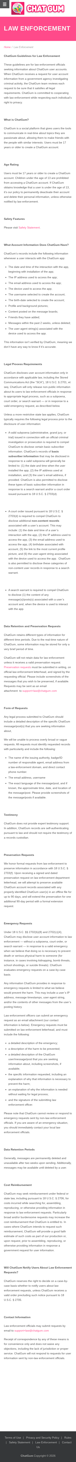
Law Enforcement (46, 1442)
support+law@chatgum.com (39, 690)
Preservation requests (17, 667)
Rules (67, 1437)
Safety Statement (29, 227)
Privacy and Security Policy (42, 1437)
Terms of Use (13, 1437)
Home (7, 47)
